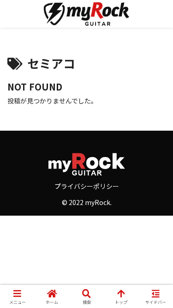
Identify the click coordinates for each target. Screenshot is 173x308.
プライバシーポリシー (86, 186)
